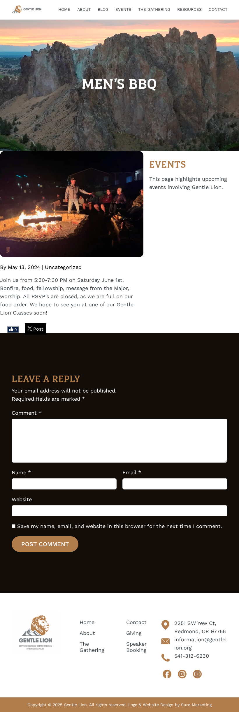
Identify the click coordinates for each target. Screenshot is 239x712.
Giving (134, 633)
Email (131, 472)
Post (37, 329)
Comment (26, 413)
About (87, 633)
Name (21, 472)
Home (87, 622)
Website (22, 499)
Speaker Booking (136, 647)
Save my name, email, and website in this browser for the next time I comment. (119, 526)
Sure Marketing (196, 704)
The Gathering (92, 647)
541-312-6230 (191, 656)
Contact (136, 622)
